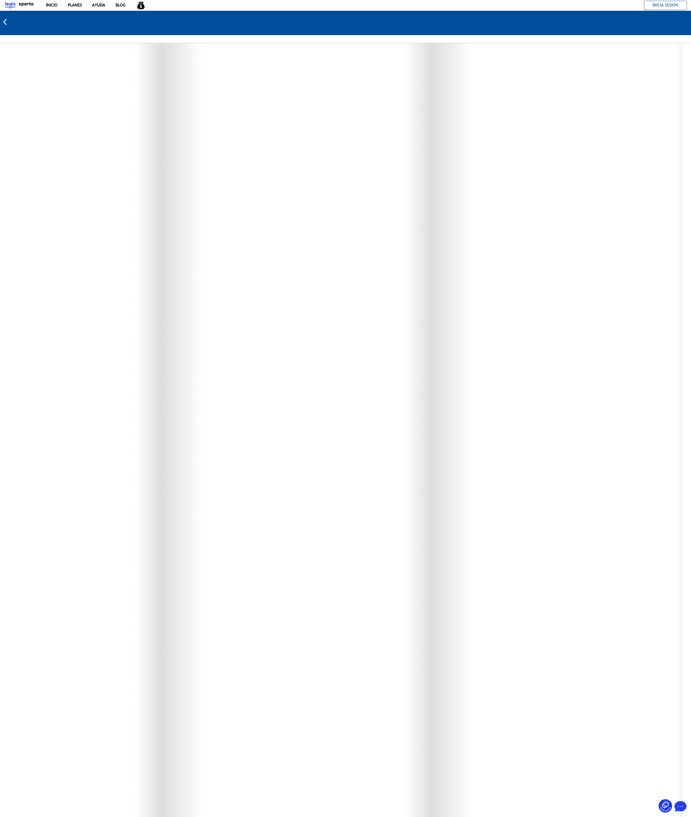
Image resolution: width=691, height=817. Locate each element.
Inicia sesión (665, 5)
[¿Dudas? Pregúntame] (665, 806)
